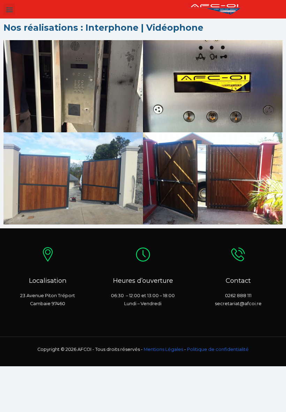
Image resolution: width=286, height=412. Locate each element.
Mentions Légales (163, 349)
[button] (9, 9)
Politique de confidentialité (218, 349)
